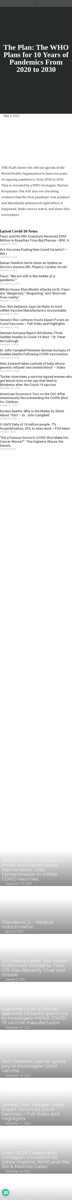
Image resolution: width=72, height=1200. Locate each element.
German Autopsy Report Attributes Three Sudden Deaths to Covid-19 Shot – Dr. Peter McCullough (33, 337)
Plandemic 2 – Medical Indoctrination (27, 924)
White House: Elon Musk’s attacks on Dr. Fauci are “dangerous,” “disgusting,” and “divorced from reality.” (35, 293)
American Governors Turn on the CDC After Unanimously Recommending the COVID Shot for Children (34, 398)
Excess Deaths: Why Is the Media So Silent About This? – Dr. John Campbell (32, 413)
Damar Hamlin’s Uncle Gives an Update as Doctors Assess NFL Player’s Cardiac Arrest (33, 265)
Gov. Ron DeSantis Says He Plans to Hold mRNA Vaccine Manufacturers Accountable (33, 309)
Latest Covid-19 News (18, 231)
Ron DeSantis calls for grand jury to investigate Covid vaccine (34, 1066)
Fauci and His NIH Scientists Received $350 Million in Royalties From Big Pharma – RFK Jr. (35, 238)
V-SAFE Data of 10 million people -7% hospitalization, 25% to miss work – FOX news (35, 426)
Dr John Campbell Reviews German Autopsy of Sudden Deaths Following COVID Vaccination (35, 352)
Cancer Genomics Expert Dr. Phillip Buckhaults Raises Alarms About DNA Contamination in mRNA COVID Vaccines (34, 870)
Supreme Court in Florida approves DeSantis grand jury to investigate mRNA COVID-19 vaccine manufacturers (35, 1015)
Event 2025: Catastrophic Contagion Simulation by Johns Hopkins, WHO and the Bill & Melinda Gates (35, 1159)
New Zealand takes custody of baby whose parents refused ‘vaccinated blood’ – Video (32, 366)
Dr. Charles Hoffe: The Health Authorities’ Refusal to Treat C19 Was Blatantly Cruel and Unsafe (34, 967)
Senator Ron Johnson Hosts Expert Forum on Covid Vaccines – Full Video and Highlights (34, 322)
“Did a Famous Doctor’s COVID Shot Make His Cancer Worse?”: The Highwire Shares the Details (34, 442)
